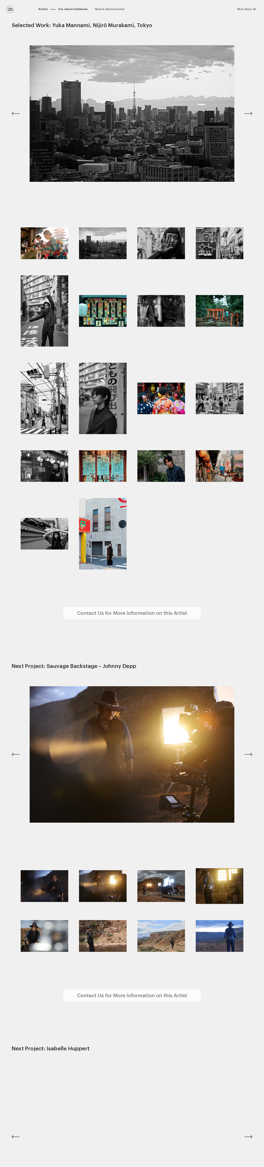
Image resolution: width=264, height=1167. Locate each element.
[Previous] (21, 113)
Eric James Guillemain (73, 9)
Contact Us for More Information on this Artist (132, 613)
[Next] (243, 113)
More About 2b (246, 9)
